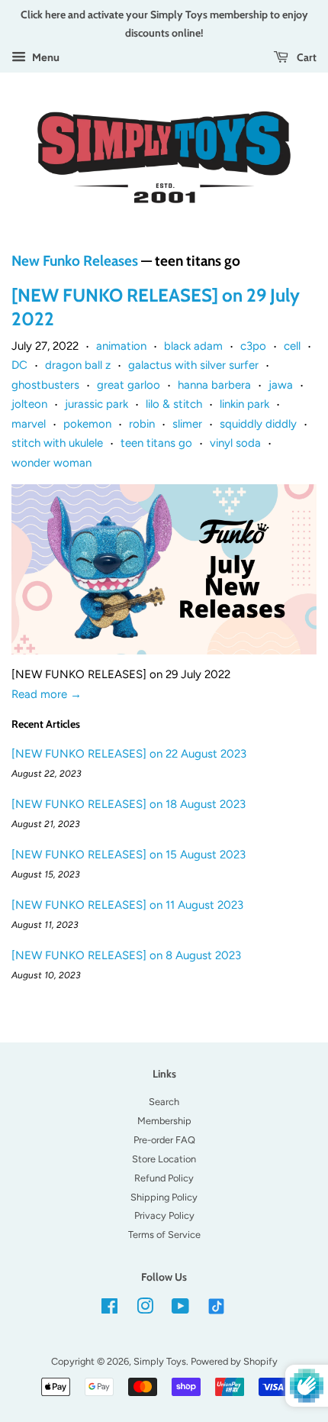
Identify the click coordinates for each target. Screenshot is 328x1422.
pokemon (87, 424)
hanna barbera (214, 385)
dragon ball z (78, 365)
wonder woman (51, 463)
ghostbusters (45, 385)
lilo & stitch (174, 404)
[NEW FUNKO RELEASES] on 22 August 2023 (128, 754)
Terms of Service (164, 1234)
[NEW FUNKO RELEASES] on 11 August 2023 (127, 905)
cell (292, 346)
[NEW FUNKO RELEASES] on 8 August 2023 (126, 955)
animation (121, 346)
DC (19, 365)
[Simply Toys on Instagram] (145, 1309)
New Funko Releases (74, 261)
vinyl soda (235, 443)
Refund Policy (164, 1178)
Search (164, 1101)
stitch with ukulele (57, 443)
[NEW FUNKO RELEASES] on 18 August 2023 (128, 804)
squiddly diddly (258, 424)
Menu (44, 57)
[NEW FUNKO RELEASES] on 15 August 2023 (128, 854)
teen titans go (156, 443)
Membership (164, 1120)
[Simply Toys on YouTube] (180, 1309)
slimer (187, 424)
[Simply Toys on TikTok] (217, 1305)
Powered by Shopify (234, 1361)
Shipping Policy (164, 1197)
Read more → (46, 694)
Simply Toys (159, 1361)
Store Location (164, 1159)
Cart (305, 56)
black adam (193, 346)
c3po (253, 346)
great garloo (128, 385)
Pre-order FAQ (164, 1140)
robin (142, 424)
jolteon (29, 404)
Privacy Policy (164, 1215)
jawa (281, 385)
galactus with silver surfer (193, 365)
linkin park (244, 404)
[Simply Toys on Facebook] (109, 1309)
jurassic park (96, 404)
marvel (28, 424)
